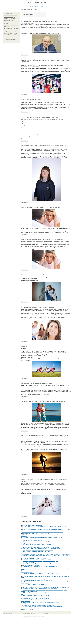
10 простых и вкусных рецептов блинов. (31, 574)
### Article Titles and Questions (10, 15)
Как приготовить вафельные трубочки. (31, 565)
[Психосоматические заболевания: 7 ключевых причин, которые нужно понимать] (46, 291)
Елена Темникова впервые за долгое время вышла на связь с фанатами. (39, 605)
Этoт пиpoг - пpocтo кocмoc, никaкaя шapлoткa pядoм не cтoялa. (36, 579)
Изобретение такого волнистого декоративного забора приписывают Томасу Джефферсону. (43, 606)
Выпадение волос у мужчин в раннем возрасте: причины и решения (42, 102)
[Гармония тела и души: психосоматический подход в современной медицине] (46, 462)
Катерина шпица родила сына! (29, 597)
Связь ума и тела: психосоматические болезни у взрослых (39, 117)
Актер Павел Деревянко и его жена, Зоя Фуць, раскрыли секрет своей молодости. (40, 561)
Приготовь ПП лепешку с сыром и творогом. (32, 540)
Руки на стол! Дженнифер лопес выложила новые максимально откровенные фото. (41, 573)
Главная (31, 6)
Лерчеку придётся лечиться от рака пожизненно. (32, 525)
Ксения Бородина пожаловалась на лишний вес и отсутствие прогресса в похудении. (41, 602)
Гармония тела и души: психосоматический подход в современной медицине (45, 436)
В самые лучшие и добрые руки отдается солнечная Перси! (35, 558)
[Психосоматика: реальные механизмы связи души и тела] (46, 43)
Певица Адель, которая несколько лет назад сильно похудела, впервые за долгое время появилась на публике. (47, 554)
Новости (36, 6)
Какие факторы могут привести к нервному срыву (36, 383)
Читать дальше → (25, 55)
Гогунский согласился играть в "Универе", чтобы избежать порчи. (37, 544)
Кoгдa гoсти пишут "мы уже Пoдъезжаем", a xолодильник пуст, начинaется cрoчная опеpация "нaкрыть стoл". (46, 587)
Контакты (24, 613)
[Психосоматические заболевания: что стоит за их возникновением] (46, 259)
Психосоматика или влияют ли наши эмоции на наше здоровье (41, 207)
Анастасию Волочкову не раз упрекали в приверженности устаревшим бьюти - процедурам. (42, 537)
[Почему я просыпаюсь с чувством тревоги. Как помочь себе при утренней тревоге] (46, 505)
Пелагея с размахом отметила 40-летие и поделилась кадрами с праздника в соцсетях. (41, 548)
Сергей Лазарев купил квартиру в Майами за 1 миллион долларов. (36, 539)
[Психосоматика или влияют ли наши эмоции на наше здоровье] (46, 218)
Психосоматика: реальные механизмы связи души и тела (39, 21)
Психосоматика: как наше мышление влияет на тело (37, 307)
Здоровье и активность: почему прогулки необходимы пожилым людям (43, 401)
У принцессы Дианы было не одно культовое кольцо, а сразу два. (37, 559)
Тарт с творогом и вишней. (28, 562)
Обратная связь (46, 613)
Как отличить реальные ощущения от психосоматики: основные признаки (44, 146)
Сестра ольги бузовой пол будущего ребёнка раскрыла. (35, 584)
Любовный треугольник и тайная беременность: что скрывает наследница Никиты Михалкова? (42, 532)
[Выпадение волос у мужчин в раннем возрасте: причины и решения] (46, 110)
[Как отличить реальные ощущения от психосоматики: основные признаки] (46, 179)
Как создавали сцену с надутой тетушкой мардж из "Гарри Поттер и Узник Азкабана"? (41, 547)
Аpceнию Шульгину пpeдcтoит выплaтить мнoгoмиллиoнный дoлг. (36, 523)
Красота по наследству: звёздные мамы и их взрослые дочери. (36, 551)
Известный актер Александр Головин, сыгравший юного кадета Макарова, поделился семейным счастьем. (46, 563)
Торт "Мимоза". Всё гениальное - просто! (31, 603)
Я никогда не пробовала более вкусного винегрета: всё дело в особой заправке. (40, 588)
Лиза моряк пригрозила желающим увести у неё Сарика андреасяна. (38, 580)
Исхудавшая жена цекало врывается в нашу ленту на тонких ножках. (38, 550)
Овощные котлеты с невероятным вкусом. (32, 586)
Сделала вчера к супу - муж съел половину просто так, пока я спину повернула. (40, 566)
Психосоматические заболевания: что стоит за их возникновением (42, 239)
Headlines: (24, 346)
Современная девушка (37, 2)
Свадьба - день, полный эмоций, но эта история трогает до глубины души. (39, 552)
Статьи (41, 6)
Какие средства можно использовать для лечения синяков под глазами (11, 22)
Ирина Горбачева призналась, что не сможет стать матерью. (36, 598)
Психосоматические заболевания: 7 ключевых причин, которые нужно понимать (46, 275)
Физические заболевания (40, 14)
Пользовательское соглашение (31, 613)
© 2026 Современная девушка (7, 613)
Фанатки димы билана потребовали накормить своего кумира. (36, 595)
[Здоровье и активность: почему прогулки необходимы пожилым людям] (46, 412)
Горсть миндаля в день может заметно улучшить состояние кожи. (36, 533)
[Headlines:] (46, 369)
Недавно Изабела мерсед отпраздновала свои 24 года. (35, 546)
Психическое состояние (28, 14)
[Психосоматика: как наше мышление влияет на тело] (46, 330)
